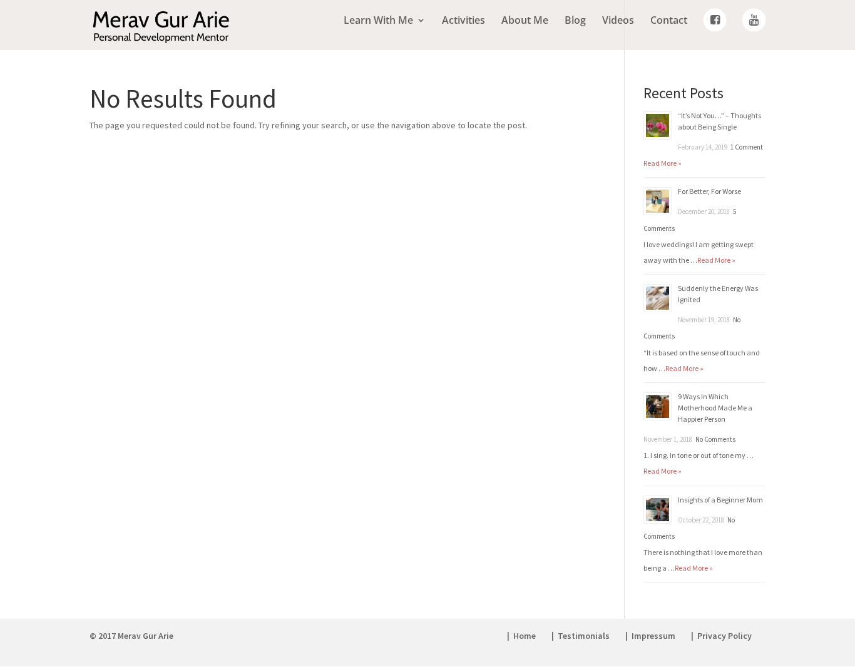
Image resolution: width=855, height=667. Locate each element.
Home (524, 635)
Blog (575, 21)
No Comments (715, 439)
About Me (524, 21)
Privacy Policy (724, 635)
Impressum (653, 635)
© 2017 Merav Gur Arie (131, 635)
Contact (668, 21)
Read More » (662, 163)
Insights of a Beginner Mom (720, 499)
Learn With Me (378, 21)
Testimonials (584, 635)
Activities (463, 21)
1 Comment (746, 147)
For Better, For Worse (709, 191)
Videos (618, 21)
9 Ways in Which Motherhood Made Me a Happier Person (715, 408)
